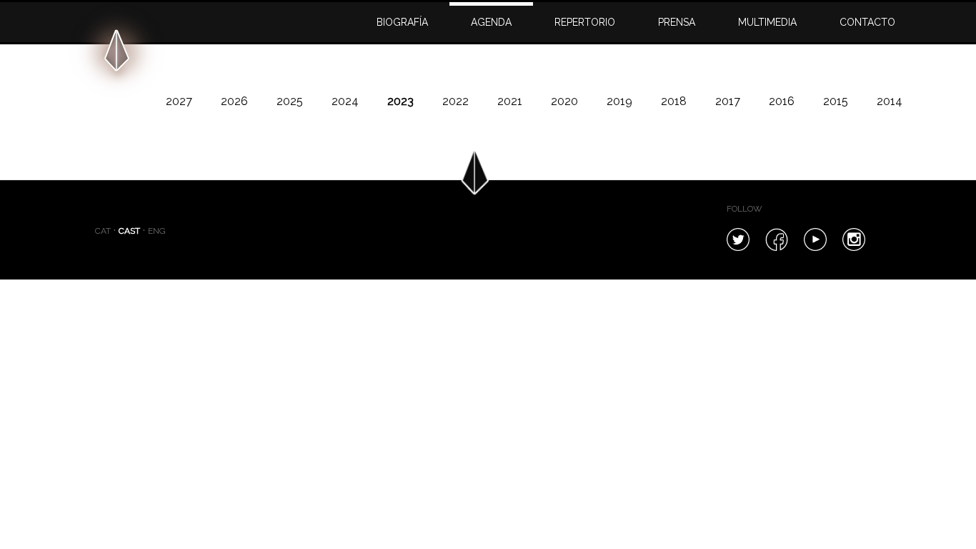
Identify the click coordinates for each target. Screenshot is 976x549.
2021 (509, 101)
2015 (835, 101)
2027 (179, 101)
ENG (157, 231)
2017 (727, 101)
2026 (234, 101)
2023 (400, 101)
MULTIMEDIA (767, 22)
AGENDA (491, 22)
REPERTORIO (584, 22)
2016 (782, 101)
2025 (290, 101)
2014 (889, 101)
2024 (345, 101)
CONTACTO (867, 22)
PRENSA (676, 22)
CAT (103, 231)
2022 (455, 101)
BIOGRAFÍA (402, 22)
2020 (564, 101)
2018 (674, 101)
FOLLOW (744, 209)
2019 (619, 101)
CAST (129, 231)
